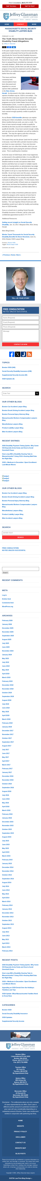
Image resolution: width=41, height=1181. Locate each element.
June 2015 (6, 844)
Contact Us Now (20, 344)
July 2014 (5, 886)
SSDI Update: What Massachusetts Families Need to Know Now (20, 995)
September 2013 (8, 924)
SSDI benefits (17, 117)
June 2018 (6, 708)
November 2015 (7, 825)
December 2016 (7, 776)
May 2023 (5, 658)
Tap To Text (30, 6)
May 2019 (5, 670)
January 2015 (7, 863)
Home (7, 24)
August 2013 (6, 928)
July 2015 (5, 841)
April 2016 (5, 806)
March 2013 (6, 947)
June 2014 (6, 890)
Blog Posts (21, 1153)
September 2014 (8, 879)
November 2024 (7, 651)
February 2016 (7, 814)
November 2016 (7, 780)
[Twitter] (17, 354)
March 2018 (6, 719)
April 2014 (5, 897)
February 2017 (7, 768)
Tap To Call (11, 6)
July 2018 (5, 704)
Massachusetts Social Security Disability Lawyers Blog (21, 16)
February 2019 (7, 681)
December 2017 (7, 730)
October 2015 (7, 829)
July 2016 (5, 795)
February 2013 (7, 951)
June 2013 (6, 935)
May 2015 (5, 848)
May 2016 (5, 803)
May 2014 (5, 894)
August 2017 (6, 746)
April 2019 (5, 673)
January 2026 (7, 624)
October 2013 (7, 920)
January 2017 (7, 772)
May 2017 (5, 757)
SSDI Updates (8, 379)
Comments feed (8, 603)
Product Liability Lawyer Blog (12, 428)
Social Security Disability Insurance (17, 371)
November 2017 (7, 734)
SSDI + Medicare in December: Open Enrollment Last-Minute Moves (19, 463)
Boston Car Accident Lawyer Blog (14, 406)
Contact (20, 24)
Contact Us (20, 1142)
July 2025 (5, 643)
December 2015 (7, 822)
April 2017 (5, 761)
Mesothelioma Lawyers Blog (12, 424)
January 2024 (7, 654)
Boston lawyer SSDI (12, 244)
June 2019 (6, 666)
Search (37, 393)
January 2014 (7, 909)
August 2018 (6, 700)
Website (20, 1126)
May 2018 (5, 711)
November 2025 (7, 632)
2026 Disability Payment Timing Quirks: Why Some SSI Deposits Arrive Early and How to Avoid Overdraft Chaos (20, 448)
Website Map (20, 1148)
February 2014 (7, 905)
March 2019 (6, 677)
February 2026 (7, 620)
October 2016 (7, 784)
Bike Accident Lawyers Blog (12, 431)
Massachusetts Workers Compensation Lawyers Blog (19, 419)
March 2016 (6, 810)
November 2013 (7, 916)
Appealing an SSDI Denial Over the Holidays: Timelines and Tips (18, 989)
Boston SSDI (11, 242)
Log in (4, 595)
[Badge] (20, 1036)
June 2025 (6, 647)
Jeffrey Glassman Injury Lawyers (26, 1173)
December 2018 (7, 685)
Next (18, 255)
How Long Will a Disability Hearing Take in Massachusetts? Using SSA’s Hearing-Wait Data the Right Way (19, 456)
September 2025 (8, 635)
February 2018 (7, 723)
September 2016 (8, 787)
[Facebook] (11, 354)
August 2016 (6, 791)
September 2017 (8, 742)
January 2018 (7, 727)
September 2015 (8, 833)
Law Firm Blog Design (20, 1178)
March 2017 (6, 765)
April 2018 (5, 715)
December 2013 (7, 913)
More (34, 24)
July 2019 (5, 662)
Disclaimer (20, 1137)
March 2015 (6, 856)
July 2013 (5, 932)
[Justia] (23, 354)
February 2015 (7, 860)
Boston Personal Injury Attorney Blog (15, 414)
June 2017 (6, 753)
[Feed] (29, 354)
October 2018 (7, 692)
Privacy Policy (20, 1131)
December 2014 (7, 867)
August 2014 (6, 882)
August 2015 (6, 837)
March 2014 (6, 901)
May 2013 (5, 939)
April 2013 (5, 943)
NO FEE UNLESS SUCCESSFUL (14, 549)
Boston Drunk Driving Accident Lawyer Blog (18, 410)
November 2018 (7, 689)
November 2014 (7, 871)
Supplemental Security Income (14, 375)
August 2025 (6, 639)
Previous (6, 255)
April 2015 (5, 852)
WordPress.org (7, 606)
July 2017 (5, 749)
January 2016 (7, 818)
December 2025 (7, 628)
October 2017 (7, 738)
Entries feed (6, 599)
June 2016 (6, 799)
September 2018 (8, 696)
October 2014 (7, 875)
